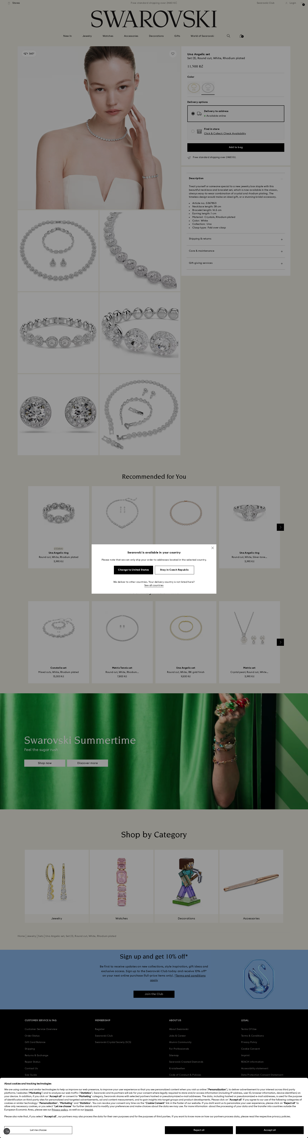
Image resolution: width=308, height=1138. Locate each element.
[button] (212, 548)
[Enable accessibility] (7, 1131)
